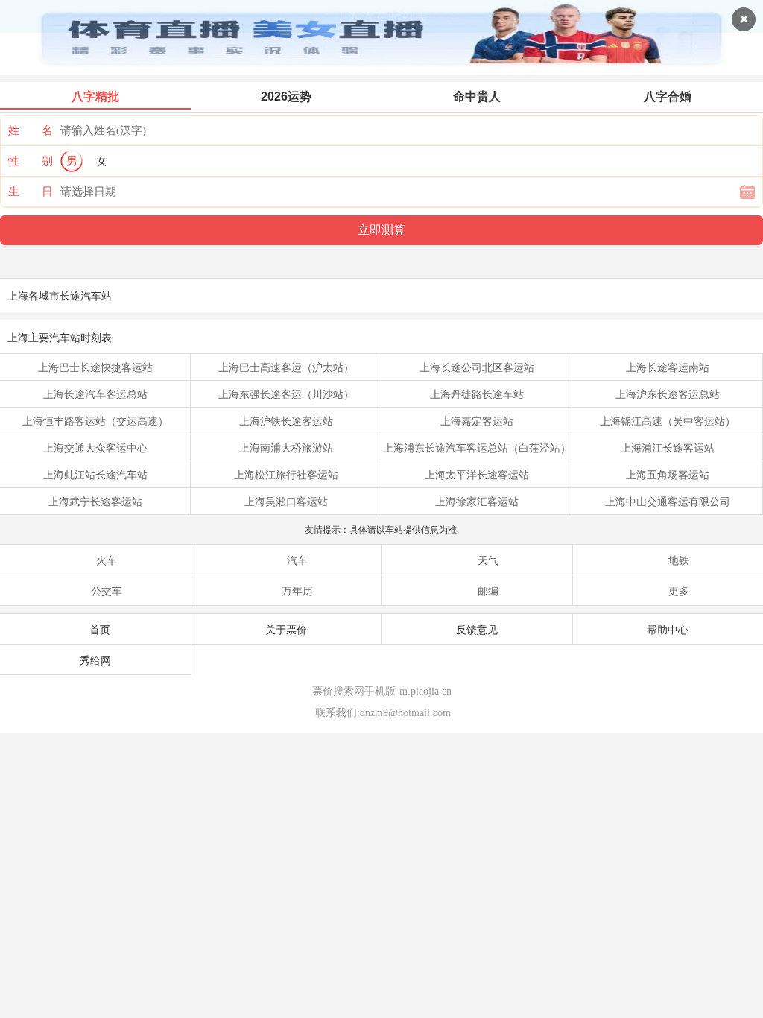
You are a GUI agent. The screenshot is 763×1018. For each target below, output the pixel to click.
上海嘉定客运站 (476, 420)
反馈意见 (477, 629)
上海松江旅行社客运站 (286, 474)
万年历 (297, 590)
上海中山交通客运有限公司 (667, 500)
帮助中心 (667, 629)
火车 (106, 559)
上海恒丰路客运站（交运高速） (95, 420)
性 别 (30, 161)
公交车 (106, 590)
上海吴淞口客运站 (286, 500)
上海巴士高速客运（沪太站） (286, 366)
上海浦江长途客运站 (668, 447)
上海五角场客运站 (667, 474)
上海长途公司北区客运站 (477, 366)
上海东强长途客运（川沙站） (286, 393)
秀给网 (95, 659)
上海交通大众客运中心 (95, 447)
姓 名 (30, 130)
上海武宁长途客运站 (95, 500)
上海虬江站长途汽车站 (95, 474)
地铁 (678, 559)
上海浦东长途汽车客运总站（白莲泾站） (477, 447)
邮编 (488, 590)
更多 (678, 590)
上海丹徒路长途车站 (477, 393)
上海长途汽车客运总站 (95, 393)
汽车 (297, 559)
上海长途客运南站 (667, 366)
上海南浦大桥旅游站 (286, 447)
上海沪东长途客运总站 (667, 393)
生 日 (30, 191)
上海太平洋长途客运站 (477, 474)
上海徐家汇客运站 (477, 500)
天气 (488, 559)
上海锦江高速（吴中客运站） (667, 420)
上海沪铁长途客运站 (286, 420)
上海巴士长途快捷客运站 (95, 366)
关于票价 (286, 629)
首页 (99, 629)
